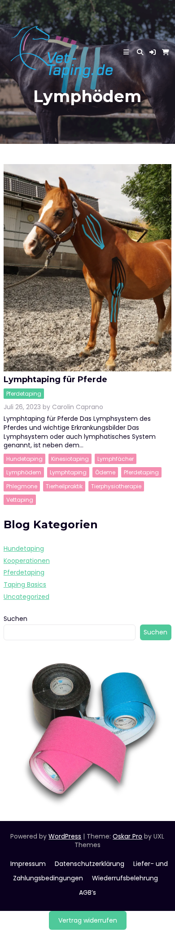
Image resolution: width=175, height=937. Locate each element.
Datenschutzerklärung (89, 863)
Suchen (15, 618)
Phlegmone (21, 486)
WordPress (64, 836)
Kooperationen (27, 560)
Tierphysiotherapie (116, 486)
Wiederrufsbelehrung (125, 878)
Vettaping (19, 500)
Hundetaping (24, 459)
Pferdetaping (23, 393)
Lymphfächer (115, 459)
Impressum (28, 863)
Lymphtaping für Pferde (55, 379)
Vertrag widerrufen (87, 920)
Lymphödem (23, 472)
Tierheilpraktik (64, 486)
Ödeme (105, 472)
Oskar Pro (127, 836)
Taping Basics (25, 584)
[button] (152, 52)
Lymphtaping (68, 472)
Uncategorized (26, 596)
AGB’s (87, 892)
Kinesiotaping (70, 459)
